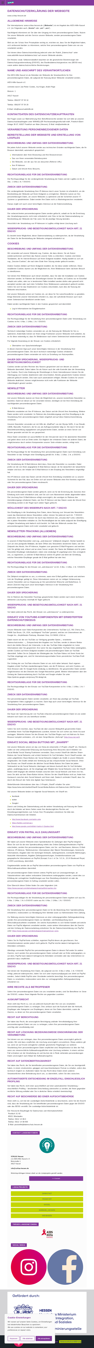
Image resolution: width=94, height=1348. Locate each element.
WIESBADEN (47, 1216)
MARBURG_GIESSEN (47, 1210)
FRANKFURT (47, 1199)
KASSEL (47, 1205)
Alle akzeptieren (44, 1338)
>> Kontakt (56, 1178)
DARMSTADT (47, 1193)
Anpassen (13, 1338)
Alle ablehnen (28, 1338)
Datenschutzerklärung (70, 1342)
